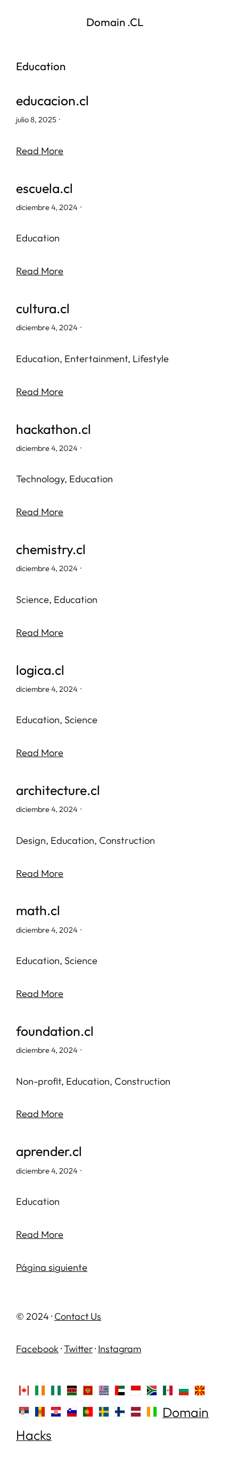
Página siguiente (51, 1267)
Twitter (78, 1349)
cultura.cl (43, 308)
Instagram (119, 1349)
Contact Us (77, 1316)
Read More (39, 151)
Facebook (37, 1349)
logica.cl (40, 670)
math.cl (38, 910)
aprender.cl (49, 1151)
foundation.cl (55, 1031)
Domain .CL (114, 22)
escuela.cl (44, 188)
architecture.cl (58, 790)
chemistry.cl (51, 549)
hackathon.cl (53, 429)
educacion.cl (52, 100)
